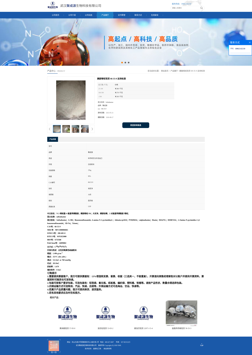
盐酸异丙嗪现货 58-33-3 (181, 328)
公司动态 (88, 15)
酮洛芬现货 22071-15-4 (143, 328)
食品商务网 (107, 349)
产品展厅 (105, 15)
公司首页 (55, 15)
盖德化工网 (97, 349)
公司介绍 (72, 15)
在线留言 (154, 15)
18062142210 (186, 4)
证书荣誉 (121, 15)
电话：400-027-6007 (107, 342)
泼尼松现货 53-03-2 (105, 328)
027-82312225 (125, 342)
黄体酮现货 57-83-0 (67, 328)
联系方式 (138, 15)
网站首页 (164, 71)
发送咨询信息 (135, 125)
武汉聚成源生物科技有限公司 (86, 345)
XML (119, 345)
